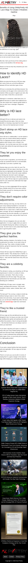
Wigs (14, 15)
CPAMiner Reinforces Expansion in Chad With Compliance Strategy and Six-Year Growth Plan (14, 543)
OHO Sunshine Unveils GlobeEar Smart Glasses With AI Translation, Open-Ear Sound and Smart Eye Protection (14, 454)
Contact (11, 556)
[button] (19, 2)
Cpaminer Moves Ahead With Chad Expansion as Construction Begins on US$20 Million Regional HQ (14, 389)
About (5, 556)
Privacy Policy (20, 556)
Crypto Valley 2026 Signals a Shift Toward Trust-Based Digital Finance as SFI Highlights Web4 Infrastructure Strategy (14, 422)
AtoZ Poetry (19, 561)
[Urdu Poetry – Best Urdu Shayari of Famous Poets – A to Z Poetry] (8, 2)
